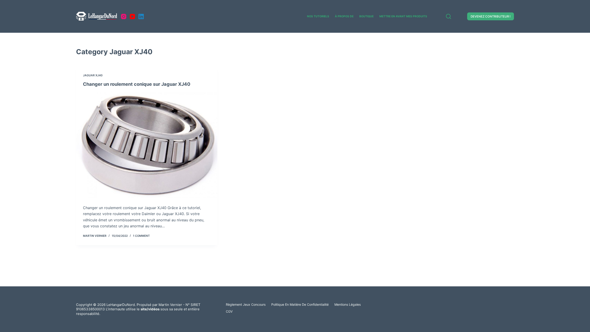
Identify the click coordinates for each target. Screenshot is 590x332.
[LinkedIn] (141, 16)
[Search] (448, 16)
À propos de (344, 16)
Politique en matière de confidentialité (300, 304)
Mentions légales (347, 304)
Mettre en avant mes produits (403, 16)
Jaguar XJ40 (93, 75)
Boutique (366, 16)
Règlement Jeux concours (246, 304)
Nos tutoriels (318, 16)
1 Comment (141, 235)
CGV (229, 311)
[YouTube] (132, 16)
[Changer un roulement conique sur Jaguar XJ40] (146, 145)
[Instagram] (123, 16)
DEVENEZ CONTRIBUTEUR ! (490, 16)
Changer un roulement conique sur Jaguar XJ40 (136, 84)
